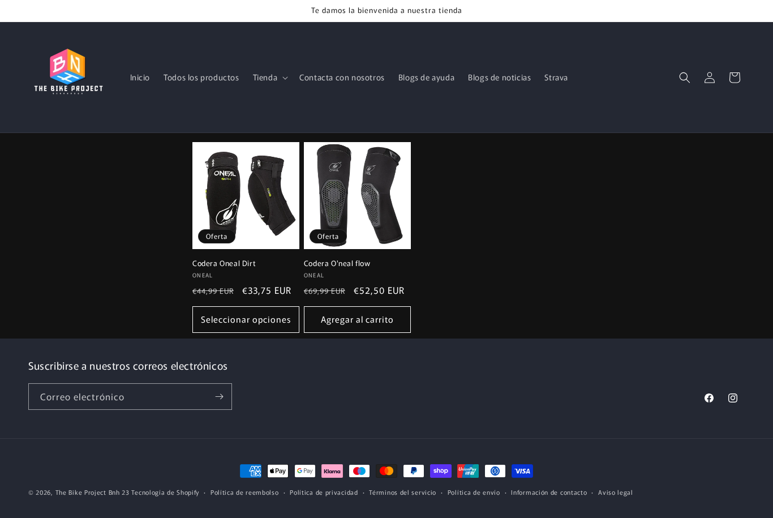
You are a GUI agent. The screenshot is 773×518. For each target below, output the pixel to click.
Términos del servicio (402, 491)
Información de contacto (549, 491)
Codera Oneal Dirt (224, 263)
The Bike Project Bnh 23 (92, 491)
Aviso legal (615, 491)
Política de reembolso (245, 491)
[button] (269, 77)
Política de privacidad (324, 491)
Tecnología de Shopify (165, 491)
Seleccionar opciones (246, 319)
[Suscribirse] (219, 396)
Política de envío (474, 491)
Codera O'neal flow (337, 263)
